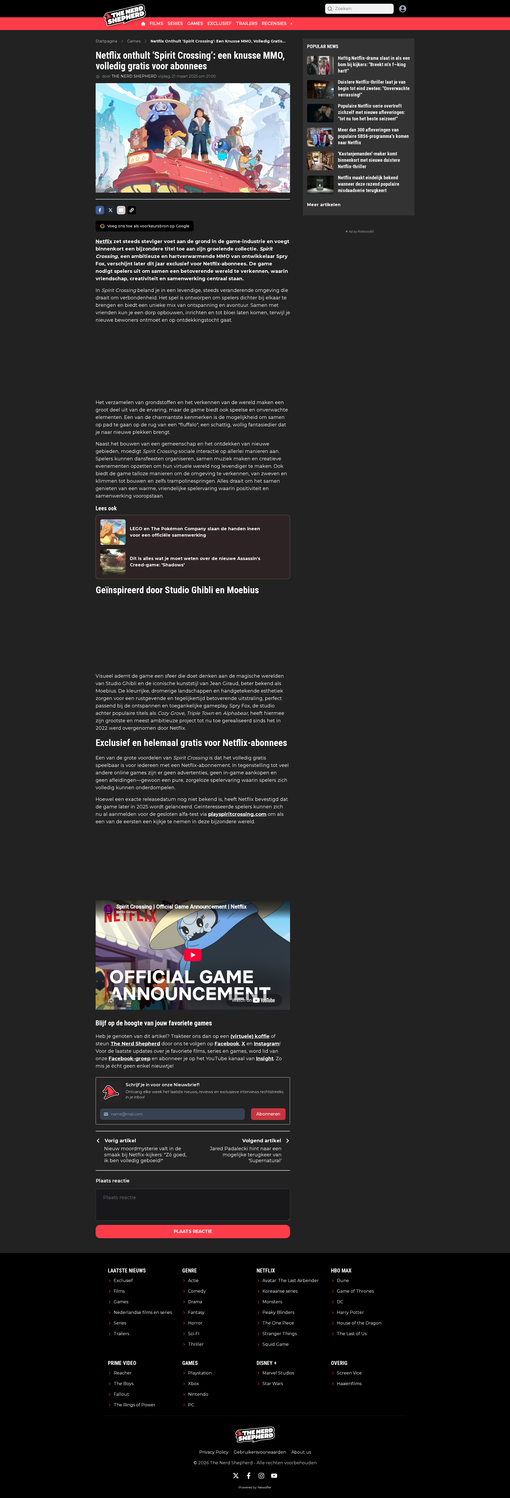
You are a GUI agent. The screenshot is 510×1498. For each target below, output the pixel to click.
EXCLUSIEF (219, 23)
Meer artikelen (324, 204)
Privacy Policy (213, 1452)
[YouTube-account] (274, 1475)
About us (301, 1452)
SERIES (175, 23)
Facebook (227, 1044)
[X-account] (236, 1475)
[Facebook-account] (248, 1475)
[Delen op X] (110, 210)
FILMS (156, 23)
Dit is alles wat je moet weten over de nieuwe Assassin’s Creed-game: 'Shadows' (195, 561)
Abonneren (268, 1114)
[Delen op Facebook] (100, 210)
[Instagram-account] (261, 1475)
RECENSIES (274, 23)
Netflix (104, 241)
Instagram (266, 1044)
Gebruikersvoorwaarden (260, 1452)
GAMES (195, 23)
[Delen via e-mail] (121, 210)
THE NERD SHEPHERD (134, 76)
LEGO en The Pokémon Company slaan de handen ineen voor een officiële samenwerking (195, 532)
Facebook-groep (129, 1059)
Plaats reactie (193, 1231)
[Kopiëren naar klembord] (132, 210)
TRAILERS (247, 23)
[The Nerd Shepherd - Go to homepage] (125, 8)
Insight (265, 1059)
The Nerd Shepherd (135, 1044)
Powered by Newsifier (255, 1487)
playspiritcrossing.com (237, 814)
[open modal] (402, 8)
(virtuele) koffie (250, 1036)
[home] (143, 23)
